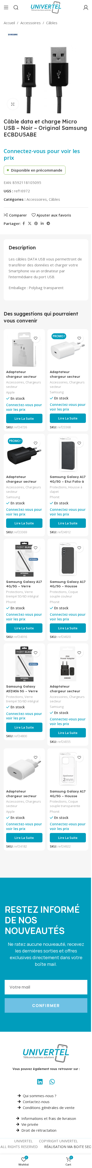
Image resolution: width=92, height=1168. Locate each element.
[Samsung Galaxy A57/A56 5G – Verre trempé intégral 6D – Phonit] (24, 664)
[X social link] (29, 223)
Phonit (54, 497)
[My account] (86, 7)
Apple (10, 392)
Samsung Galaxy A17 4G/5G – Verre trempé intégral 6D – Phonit (24, 588)
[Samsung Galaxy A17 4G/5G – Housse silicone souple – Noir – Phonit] (68, 559)
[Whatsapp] (52, 1081)
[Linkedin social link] (42, 223)
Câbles (51, 22)
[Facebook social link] (23, 223)
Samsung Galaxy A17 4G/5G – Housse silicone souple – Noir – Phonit (67, 588)
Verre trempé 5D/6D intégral (22, 594)
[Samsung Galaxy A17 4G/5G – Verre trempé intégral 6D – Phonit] (24, 559)
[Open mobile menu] (6, 7)
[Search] (16, 7)
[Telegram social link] (48, 223)
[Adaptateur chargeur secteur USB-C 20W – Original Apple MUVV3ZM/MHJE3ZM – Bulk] (24, 769)
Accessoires (30, 22)
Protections (58, 487)
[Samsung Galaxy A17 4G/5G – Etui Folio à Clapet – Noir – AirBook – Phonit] (68, 454)
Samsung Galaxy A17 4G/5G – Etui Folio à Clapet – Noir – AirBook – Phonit (67, 484)
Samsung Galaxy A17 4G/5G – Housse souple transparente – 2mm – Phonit (67, 798)
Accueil (9, 22)
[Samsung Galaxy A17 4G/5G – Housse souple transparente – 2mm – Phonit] (68, 769)
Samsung (57, 392)
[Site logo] (46, 6)
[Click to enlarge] (12, 104)
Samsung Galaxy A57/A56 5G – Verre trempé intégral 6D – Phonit (24, 693)
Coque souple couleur (64, 594)
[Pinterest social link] (36, 223)
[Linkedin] (40, 1081)
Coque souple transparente (65, 803)
